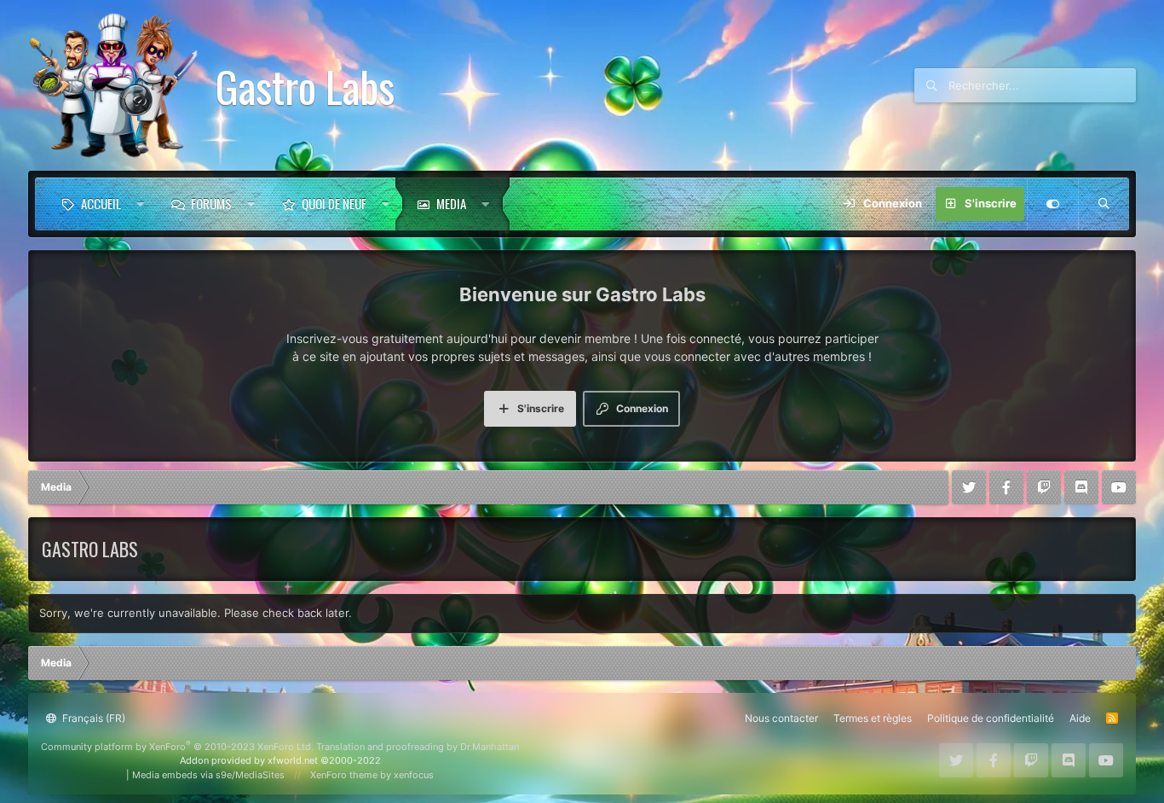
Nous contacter (781, 718)
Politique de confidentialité (990, 718)
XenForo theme (343, 775)
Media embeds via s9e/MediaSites (208, 775)
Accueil (101, 203)
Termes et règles (872, 718)
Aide (1080, 718)
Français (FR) (92, 718)
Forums (211, 203)
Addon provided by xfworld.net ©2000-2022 (280, 760)
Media (451, 203)
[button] (140, 203)
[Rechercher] (1103, 204)
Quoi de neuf (334, 203)
